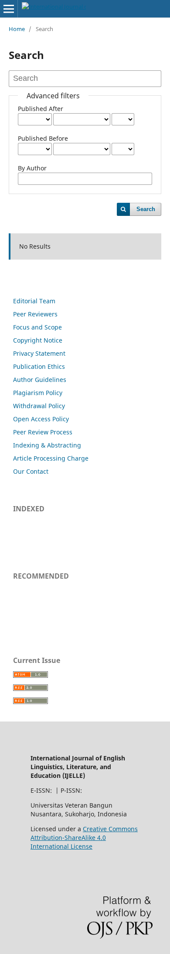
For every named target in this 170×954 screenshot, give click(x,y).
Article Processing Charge (50, 458)
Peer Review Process (42, 432)
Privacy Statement (39, 353)
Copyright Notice (37, 340)
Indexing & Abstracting (47, 445)
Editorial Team (34, 301)
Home (17, 29)
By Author (32, 168)
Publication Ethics (39, 366)
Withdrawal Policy (39, 406)
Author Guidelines (39, 379)
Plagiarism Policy (37, 393)
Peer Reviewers (35, 314)
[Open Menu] (8, 8)
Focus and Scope (37, 327)
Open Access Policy (41, 419)
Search (145, 209)
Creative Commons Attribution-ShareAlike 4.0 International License (84, 837)
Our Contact (30, 471)
